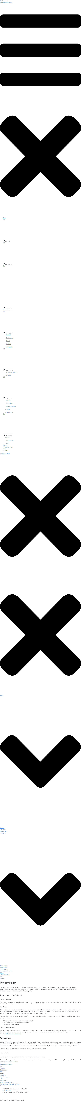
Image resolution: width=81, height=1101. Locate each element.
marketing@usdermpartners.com (12, 1033)
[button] (40, 110)
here (76, 1045)
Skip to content (3, 1)
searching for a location (12, 1061)
